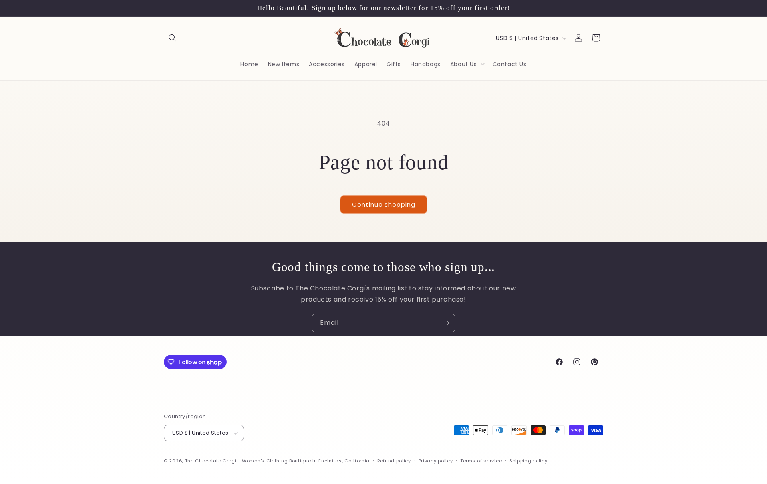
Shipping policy (528, 461)
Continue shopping (383, 204)
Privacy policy (436, 461)
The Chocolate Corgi (210, 461)
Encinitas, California (344, 461)
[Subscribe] (446, 323)
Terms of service (481, 461)
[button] (172, 38)
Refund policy (394, 461)
